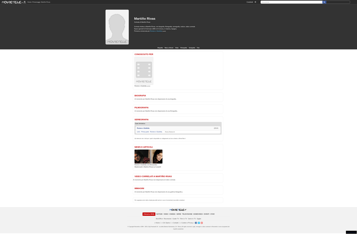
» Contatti (175, 223)
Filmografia (183, 47)
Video (176, 47)
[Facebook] (196, 223)
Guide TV (175, 219)
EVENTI (206, 214)
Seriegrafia (192, 47)
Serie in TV (192, 219)
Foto (198, 47)
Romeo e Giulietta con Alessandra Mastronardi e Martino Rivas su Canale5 (148, 166)
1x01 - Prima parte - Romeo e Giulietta (149, 132)
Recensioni (167, 219)
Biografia (160, 47)
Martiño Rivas (144, 18)
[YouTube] (202, 223)
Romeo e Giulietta (156, 31)
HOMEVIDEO (198, 214)
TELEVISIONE (187, 214)
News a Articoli (169, 47)
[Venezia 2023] (149, 214)
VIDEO (166, 214)
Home (29, 2)
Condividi (250, 2)
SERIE (178, 214)
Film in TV (183, 219)
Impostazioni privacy (351, 232)
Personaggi (36, 2)
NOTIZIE (159, 214)
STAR (212, 214)
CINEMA (172, 214)
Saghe (199, 219)
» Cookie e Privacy (186, 223)
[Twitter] (199, 223)
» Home (157, 223)
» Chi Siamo (165, 223)
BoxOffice (159, 219)
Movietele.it (11, 2)
